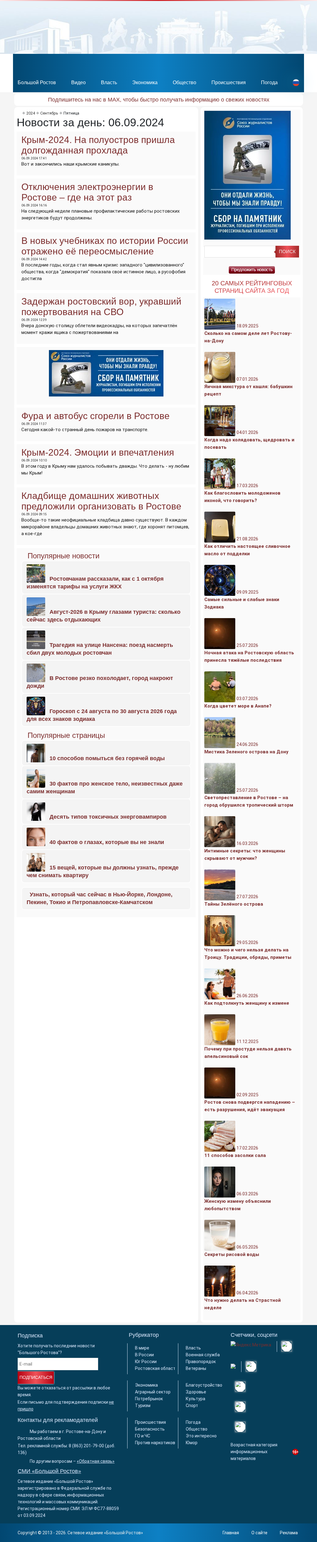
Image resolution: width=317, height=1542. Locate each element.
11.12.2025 (248, 1049)
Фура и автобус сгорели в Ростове (95, 416)
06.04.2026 (242, 1300)
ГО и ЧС (142, 1435)
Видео (78, 82)
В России (144, 1354)
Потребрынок (149, 1398)
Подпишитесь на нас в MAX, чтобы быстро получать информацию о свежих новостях (158, 100)
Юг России (146, 1361)
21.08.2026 (247, 546)
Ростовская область (156, 1368)
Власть (109, 82)
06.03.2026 (237, 1201)
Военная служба (203, 1354)
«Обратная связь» (96, 1461)
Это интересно (201, 1435)
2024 (30, 113)
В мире (142, 1347)
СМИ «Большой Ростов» (49, 1471)
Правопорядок (201, 1361)
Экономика (145, 82)
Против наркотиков (155, 1442)
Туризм (142, 1405)
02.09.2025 (249, 1102)
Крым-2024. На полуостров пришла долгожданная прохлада (98, 145)
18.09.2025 (248, 333)
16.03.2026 (244, 851)
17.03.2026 (242, 493)
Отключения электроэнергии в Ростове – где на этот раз (87, 192)
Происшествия (228, 82)
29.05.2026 (247, 950)
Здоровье (196, 1391)
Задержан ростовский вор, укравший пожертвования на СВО (101, 306)
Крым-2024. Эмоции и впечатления (97, 452)
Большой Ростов (37, 82)
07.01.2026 (248, 386)
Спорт (192, 1405)
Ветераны (196, 1368)
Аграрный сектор (153, 1391)
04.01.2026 (249, 440)
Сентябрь (49, 113)
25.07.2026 (249, 653)
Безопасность (150, 1429)
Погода (269, 82)
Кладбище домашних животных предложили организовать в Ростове (101, 501)
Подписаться (36, 1377)
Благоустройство (204, 1385)
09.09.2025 (241, 599)
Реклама (289, 1532)
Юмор (192, 1442)
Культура (195, 1398)
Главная (231, 1532)
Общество (184, 82)
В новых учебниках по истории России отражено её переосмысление (104, 246)
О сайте (259, 1532)
